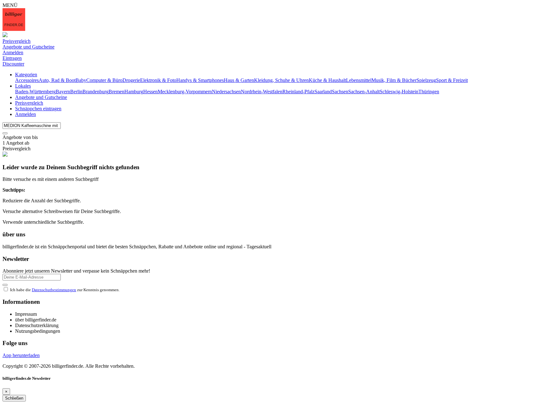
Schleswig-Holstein (399, 91)
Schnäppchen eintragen (38, 108)
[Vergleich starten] (5, 133)
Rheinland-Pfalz (298, 91)
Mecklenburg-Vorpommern (185, 91)
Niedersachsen (226, 91)
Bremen (116, 91)
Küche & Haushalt (327, 80)
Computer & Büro (104, 80)
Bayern (63, 91)
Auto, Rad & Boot (57, 80)
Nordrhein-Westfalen (261, 91)
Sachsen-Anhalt (364, 91)
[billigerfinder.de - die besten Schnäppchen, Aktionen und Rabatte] (14, 29)
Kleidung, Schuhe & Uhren (281, 80)
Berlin (76, 91)
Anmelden (25, 114)
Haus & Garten (239, 80)
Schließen (14, 398)
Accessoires (27, 80)
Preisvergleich (29, 103)
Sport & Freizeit (452, 80)
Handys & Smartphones (200, 80)
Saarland (323, 91)
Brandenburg (95, 91)
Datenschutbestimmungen (54, 289)
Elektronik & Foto (158, 80)
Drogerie (131, 80)
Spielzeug (426, 80)
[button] (26, 74)
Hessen (150, 91)
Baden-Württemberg (35, 91)
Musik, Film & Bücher (393, 80)
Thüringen (428, 91)
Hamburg (133, 91)
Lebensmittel (358, 80)
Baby (81, 80)
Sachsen (340, 91)
